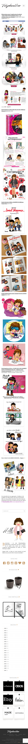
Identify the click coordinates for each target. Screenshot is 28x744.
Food (16, 734)
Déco (24, 734)
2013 (5, 657)
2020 (5, 641)
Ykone (22, 742)
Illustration (10, 734)
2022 (5, 637)
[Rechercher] (24, 511)
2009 (5, 666)
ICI (24, 458)
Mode (4, 734)
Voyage (20, 734)
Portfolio (11, 735)
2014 (5, 655)
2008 (5, 668)
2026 (5, 628)
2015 (5, 652)
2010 (5, 663)
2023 (5, 635)
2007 (5, 670)
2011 (5, 661)
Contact (17, 735)
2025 (5, 630)
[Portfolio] (14, 609)
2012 (5, 659)
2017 (5, 648)
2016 (5, 650)
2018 (5, 646)
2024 (5, 632)
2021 (5, 639)
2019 (5, 643)
